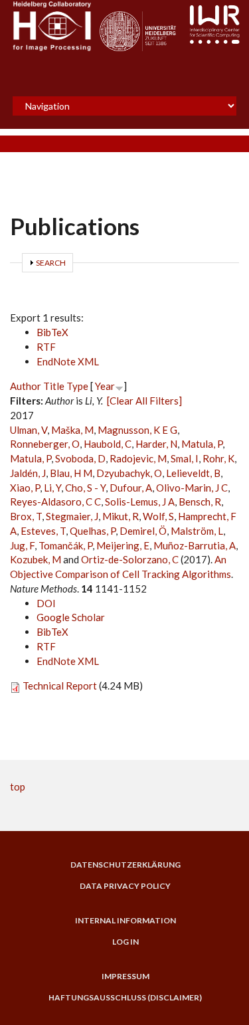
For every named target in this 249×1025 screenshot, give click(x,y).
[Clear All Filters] (144, 401)
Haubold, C (107, 444)
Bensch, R (200, 502)
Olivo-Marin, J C (192, 488)
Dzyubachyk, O (129, 473)
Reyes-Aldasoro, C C (55, 502)
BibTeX (52, 332)
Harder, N (156, 444)
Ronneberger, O (45, 444)
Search (51, 263)
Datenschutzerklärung (125, 865)
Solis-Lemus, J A (140, 502)
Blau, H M (71, 473)
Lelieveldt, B (193, 473)
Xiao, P (25, 488)
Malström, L (197, 531)
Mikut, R (120, 516)
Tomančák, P (65, 545)
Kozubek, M (35, 559)
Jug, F (22, 545)
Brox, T (26, 516)
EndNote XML (68, 361)
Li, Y (52, 488)
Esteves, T (43, 531)
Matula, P (201, 444)
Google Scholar (71, 617)
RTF (46, 347)
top (17, 786)
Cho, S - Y (85, 488)
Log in (125, 942)
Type (77, 386)
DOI (46, 603)
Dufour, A (131, 488)
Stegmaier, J (72, 516)
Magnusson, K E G (137, 430)
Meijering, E (122, 545)
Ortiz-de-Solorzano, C (130, 559)
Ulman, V (28, 430)
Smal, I (185, 458)
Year (105, 386)
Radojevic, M (138, 458)
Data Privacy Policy (125, 886)
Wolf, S (158, 516)
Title (53, 386)
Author (25, 386)
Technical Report (60, 686)
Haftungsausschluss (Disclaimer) (125, 998)
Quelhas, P (93, 531)
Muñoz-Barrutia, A (194, 545)
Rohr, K (218, 458)
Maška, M (72, 430)
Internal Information (125, 921)
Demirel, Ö (143, 531)
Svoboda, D (80, 458)
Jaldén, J (28, 473)
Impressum (125, 976)
